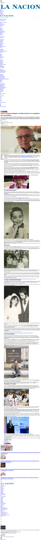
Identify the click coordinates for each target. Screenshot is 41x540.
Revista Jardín (2, 88)
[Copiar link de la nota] (1, 158)
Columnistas (2, 50)
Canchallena (2, 56)
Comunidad (2, 43)
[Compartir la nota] (1, 156)
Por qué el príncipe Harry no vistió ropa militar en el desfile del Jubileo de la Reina (16, 197)
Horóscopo (1, 62)
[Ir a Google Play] (3, 527)
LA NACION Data (2, 24)
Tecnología (1, 61)
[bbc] (4, 112)
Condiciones (11, 532)
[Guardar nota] (1, 155)
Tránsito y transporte (3, 22)
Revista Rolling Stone (3, 87)
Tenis (1, 55)
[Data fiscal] (1, 538)
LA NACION (2, 110)
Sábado (1, 79)
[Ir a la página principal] (20, 8)
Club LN (2, 13)
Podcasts (1, 65)
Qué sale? (1, 69)
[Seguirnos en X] (1, 519)
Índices (1, 33)
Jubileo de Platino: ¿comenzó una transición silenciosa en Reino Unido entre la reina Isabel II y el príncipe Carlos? (21, 163)
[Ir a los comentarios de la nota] (2, 155)
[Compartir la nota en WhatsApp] (2, 156)
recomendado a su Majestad (27, 167)
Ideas (1, 80)
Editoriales (1, 49)
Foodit (2, 12)
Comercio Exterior (2, 31)
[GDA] (3, 535)
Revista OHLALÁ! (2, 83)
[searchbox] (20, 17)
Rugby (1, 54)
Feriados (1, 63)
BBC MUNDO (7, 442)
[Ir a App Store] (3, 529)
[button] (20, 61)
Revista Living (2, 86)
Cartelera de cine (2, 70)
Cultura (1, 42)
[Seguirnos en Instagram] (1, 521)
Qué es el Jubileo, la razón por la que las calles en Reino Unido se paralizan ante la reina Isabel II (18, 332)
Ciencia (1, 45)
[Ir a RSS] (1, 524)
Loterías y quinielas (3, 64)
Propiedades (2, 30)
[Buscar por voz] (40, 17)
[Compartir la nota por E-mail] (3, 159)
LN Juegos (1, 59)
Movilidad (1, 32)
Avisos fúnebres (2, 76)
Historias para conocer (7, 441)
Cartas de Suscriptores (3, 51)
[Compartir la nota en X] (2, 159)
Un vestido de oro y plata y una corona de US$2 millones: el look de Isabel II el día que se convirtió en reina (20, 278)
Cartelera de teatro (3, 71)
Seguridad (1, 40)
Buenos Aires (2, 39)
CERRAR (1, 0)
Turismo (1, 60)
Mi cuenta (2, 14)
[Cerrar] (13, 16)
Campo (1, 29)
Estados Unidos (2, 36)
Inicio (2, 9)
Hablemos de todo (3, 46)
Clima (1, 23)
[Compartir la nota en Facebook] (1, 159)
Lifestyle (5, 110)
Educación (1, 41)
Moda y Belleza (2, 66)
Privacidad (14, 532)
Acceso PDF (1, 74)
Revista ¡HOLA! (2, 84)
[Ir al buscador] (1, 4)
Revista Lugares (2, 85)
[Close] (1, 479)
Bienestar (1, 44)
